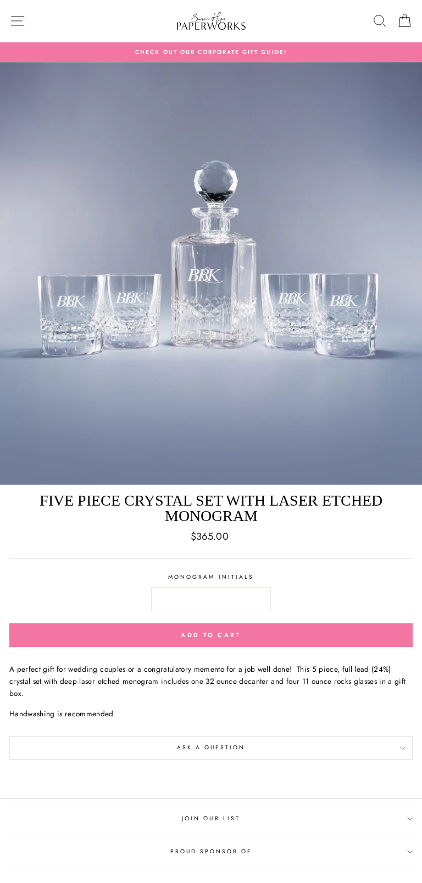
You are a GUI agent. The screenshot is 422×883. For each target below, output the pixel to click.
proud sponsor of (211, 851)
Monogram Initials (211, 577)
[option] (211, 52)
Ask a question (211, 747)
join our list (211, 818)
